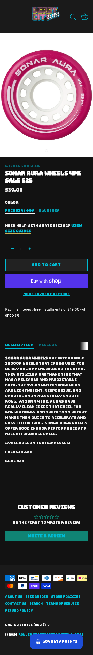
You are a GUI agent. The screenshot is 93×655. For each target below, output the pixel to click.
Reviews (48, 345)
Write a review (46, 536)
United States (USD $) (25, 625)
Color (12, 202)
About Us (13, 597)
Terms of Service (62, 604)
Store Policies (65, 597)
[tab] (22, 345)
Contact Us (15, 604)
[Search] (73, 17)
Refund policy (19, 611)
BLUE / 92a (49, 210)
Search (36, 604)
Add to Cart (46, 265)
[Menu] (8, 17)
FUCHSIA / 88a (20, 210)
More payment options (46, 294)
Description (19, 345)
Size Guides (36, 597)
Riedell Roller (22, 166)
